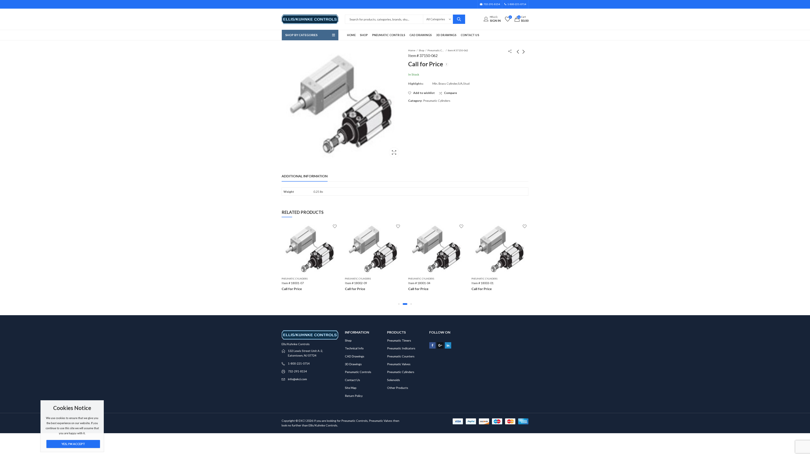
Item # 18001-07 (293, 283)
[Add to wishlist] (335, 226)
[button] (399, 304)
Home (411, 50)
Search (459, 19)
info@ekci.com (297, 379)
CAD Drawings (354, 356)
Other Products (397, 388)
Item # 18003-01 (482, 283)
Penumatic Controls (358, 372)
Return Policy (354, 396)
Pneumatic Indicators (401, 348)
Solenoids (393, 380)
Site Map (350, 388)
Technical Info (354, 348)
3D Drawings (353, 364)
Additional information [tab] (305, 176)
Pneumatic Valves (398, 364)
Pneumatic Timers (399, 340)
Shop (421, 50)
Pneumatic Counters (400, 356)
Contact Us (352, 380)
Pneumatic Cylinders (436, 50)
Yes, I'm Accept (73, 444)
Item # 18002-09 (356, 283)
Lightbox (394, 152)
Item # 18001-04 (419, 283)
